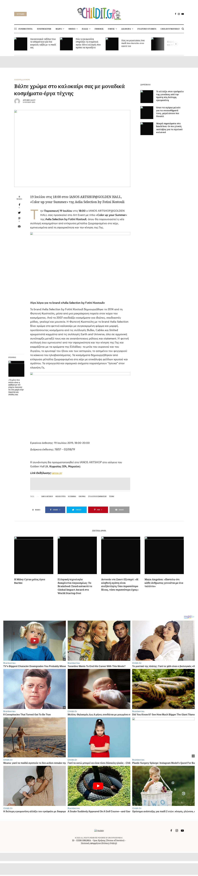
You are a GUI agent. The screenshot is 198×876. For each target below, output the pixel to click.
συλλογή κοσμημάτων (97, 496)
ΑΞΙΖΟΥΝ (18, 79)
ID (73, 840)
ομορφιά (82, 496)
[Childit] (99, 13)
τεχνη (111, 496)
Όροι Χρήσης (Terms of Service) (108, 840)
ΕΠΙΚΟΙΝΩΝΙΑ (83, 840)
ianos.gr (57, 473)
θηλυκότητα (60, 496)
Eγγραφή (20, 14)
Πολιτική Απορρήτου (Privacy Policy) (99, 843)
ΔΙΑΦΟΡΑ (26, 79)
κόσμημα (72, 496)
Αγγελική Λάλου (29, 100)
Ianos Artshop (47, 496)
